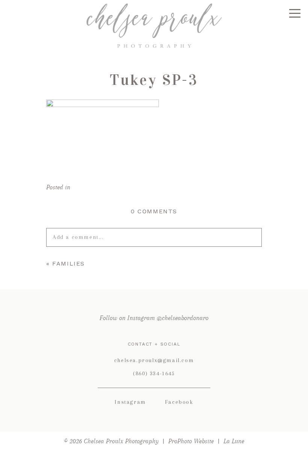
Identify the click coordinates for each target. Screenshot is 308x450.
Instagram (130, 402)
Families (68, 263)
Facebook (179, 402)
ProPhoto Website (191, 441)
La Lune (233, 441)
